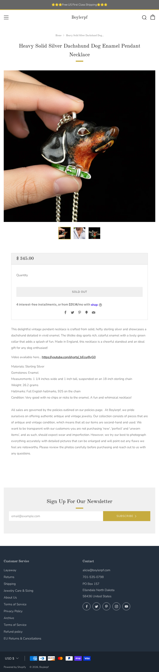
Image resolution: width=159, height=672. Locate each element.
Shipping (10, 584)
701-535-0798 (93, 577)
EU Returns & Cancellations (22, 638)
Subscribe (125, 516)
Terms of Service (15, 604)
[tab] (64, 233)
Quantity (22, 275)
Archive (9, 618)
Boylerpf (79, 17)
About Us (10, 597)
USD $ (9, 658)
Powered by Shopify (15, 667)
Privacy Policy (13, 611)
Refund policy (13, 632)
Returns (9, 577)
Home (58, 35)
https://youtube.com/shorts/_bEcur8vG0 (69, 357)
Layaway (10, 570)
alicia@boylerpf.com (96, 570)
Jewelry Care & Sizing (18, 591)
